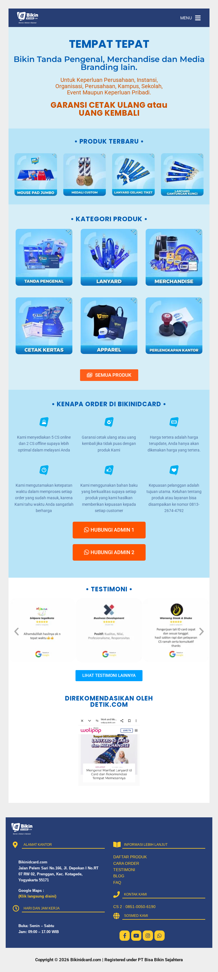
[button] (16, 631)
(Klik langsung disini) (37, 896)
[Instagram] (148, 935)
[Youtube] (136, 935)
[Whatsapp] (159, 935)
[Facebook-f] (125, 935)
